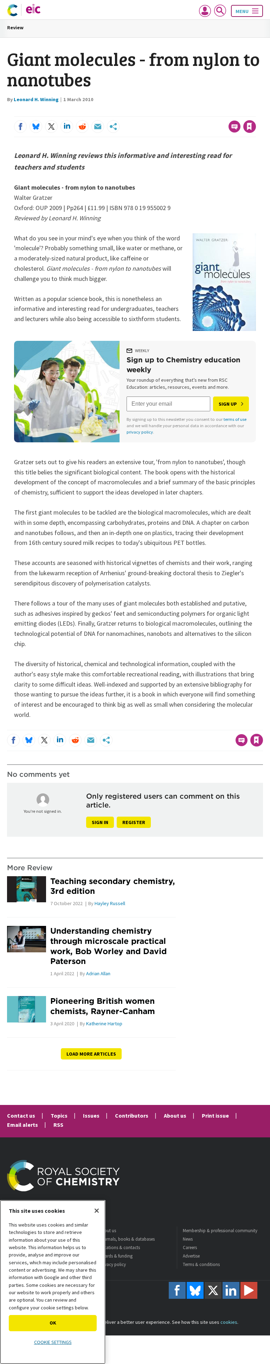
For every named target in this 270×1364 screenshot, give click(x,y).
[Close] (96, 1210)
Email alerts (22, 1124)
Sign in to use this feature (222, 112)
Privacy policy (112, 1264)
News (188, 1239)
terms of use (235, 419)
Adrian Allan (98, 973)
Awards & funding (116, 1256)
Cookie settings (53, 1342)
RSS (58, 1124)
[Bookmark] (249, 126)
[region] (52, 1282)
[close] (255, 112)
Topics (59, 1115)
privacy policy (140, 432)
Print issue (215, 1115)
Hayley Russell (110, 903)
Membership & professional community (220, 1231)
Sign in (100, 822)
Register (133, 822)
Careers (190, 1248)
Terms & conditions (201, 1264)
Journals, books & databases (127, 1239)
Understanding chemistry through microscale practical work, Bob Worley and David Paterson (108, 946)
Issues (91, 1115)
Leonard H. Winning (36, 99)
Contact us (21, 1115)
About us (175, 1115)
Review (15, 27)
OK (53, 1323)
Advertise (191, 1256)
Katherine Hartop (104, 1023)
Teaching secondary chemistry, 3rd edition (112, 886)
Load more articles (91, 1054)
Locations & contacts (119, 1248)
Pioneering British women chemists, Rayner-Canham (102, 1006)
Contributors (131, 1115)
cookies (228, 1322)
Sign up (228, 404)
